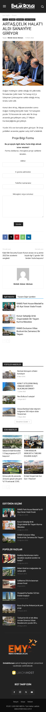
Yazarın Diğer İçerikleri (27, 297)
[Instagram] (20, 692)
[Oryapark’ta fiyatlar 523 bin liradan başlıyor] (9, 596)
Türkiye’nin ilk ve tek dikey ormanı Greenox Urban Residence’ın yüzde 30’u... (27, 620)
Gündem (12, 19)
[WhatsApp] (22, 237)
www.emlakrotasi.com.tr (23, 709)
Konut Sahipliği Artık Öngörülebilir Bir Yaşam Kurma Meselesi (28, 319)
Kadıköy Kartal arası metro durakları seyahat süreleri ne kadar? (28, 557)
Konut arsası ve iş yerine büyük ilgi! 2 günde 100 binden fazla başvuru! (33, 255)
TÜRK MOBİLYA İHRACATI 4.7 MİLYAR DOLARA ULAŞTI (32, 453)
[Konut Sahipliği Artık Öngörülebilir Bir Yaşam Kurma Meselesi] (9, 318)
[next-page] (8, 340)
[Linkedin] (28, 237)
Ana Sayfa (6, 15)
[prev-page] (4, 340)
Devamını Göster (22, 422)
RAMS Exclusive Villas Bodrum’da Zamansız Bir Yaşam (28, 331)
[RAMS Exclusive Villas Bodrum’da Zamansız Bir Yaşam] (9, 331)
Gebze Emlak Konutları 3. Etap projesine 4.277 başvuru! (12, 453)
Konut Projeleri (8, 310)
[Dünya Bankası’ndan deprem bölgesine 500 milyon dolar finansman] (9, 412)
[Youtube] (31, 692)
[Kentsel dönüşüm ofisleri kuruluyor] (9, 374)
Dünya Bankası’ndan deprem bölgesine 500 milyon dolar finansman (29, 411)
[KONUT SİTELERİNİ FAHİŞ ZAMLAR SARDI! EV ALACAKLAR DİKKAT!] (9, 386)
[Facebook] (5, 237)
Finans (14, 15)
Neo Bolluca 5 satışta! (25, 396)
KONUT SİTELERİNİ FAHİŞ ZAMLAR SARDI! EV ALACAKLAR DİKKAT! (27, 386)
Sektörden (20, 19)
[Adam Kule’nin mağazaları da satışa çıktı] (9, 571)
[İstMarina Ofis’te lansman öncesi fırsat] (9, 583)
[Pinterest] (16, 237)
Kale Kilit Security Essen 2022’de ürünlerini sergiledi (12, 255)
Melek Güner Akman (15, 38)
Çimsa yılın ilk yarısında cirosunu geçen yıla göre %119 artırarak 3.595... (12, 479)
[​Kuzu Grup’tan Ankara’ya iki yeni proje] (9, 608)
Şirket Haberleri (30, 19)
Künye (23, 702)
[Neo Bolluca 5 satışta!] (9, 399)
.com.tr (11, 663)
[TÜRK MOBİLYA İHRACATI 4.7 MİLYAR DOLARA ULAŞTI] (34, 442)
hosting (24, 663)
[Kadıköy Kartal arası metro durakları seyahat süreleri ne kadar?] (9, 558)
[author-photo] (23, 280)
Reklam (30, 702)
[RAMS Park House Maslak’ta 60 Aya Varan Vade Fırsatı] (9, 306)
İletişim (15, 702)
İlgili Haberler (9, 297)
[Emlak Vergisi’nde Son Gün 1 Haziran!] (34, 467)
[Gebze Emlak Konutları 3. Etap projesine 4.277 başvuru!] (12, 442)
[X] (11, 237)
